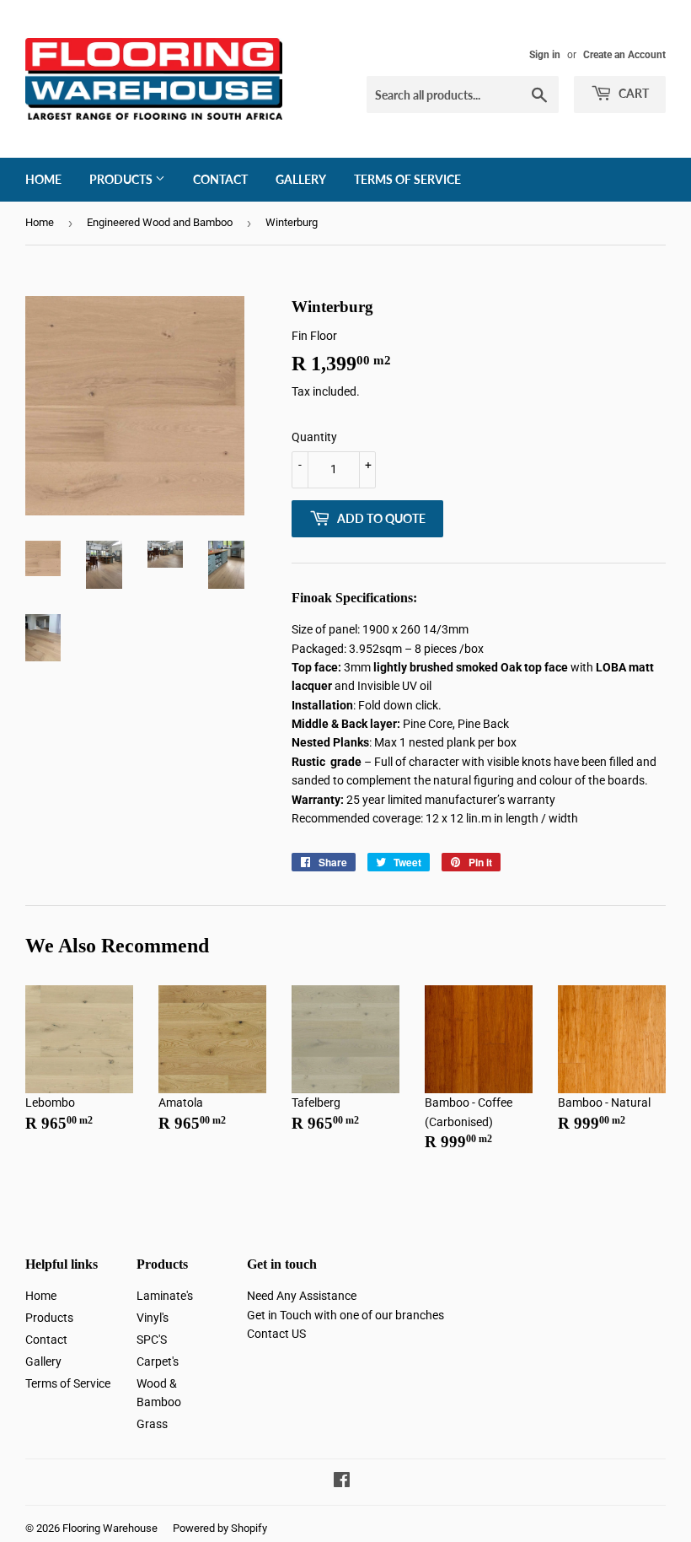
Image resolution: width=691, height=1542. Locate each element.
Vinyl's (153, 1317)
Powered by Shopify (220, 1528)
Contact (220, 179)
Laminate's (165, 1295)
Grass (152, 1424)
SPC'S (152, 1339)
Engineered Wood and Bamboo (160, 222)
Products (122, 179)
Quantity (314, 437)
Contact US (276, 1333)
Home (43, 179)
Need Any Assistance (301, 1295)
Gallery (301, 179)
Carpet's (158, 1361)
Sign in (544, 55)
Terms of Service (407, 179)
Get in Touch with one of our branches (345, 1315)
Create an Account (624, 55)
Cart (632, 93)
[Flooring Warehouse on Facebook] (342, 1482)
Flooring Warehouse (110, 1528)
